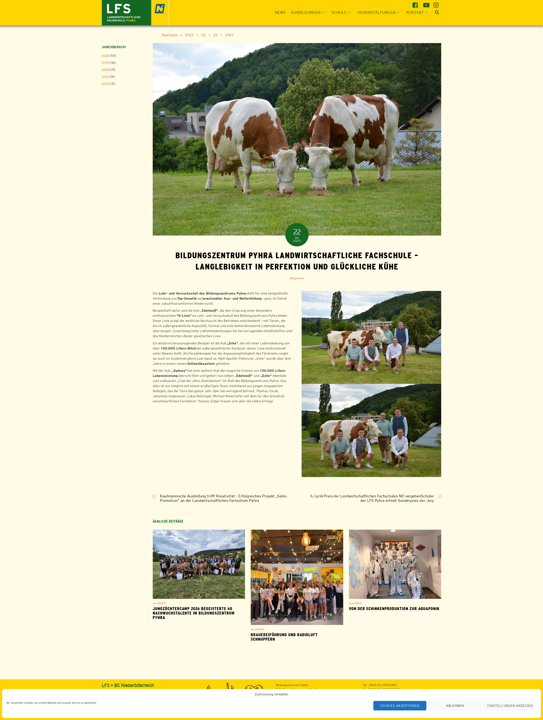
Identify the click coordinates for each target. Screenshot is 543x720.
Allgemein (297, 278)
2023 (105, 77)
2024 (105, 70)
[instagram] (436, 3)
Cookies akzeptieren (399, 705)
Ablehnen (455, 705)
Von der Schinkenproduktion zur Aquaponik (394, 608)
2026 (105, 56)
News (280, 12)
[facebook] (415, 3)
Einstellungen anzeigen (510, 705)
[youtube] (426, 3)
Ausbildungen (305, 12)
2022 (106, 84)
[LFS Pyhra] (135, 12)
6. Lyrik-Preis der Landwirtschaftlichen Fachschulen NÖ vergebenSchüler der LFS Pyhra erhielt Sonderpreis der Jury (372, 498)
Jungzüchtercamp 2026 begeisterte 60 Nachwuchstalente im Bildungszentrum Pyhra (194, 613)
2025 (106, 63)
